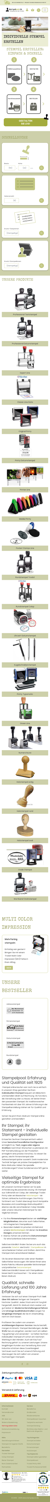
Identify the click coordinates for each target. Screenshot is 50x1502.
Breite (6, 163)
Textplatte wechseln (35, 1422)
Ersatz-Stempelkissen (12, 261)
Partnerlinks (6, 1467)
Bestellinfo (6, 1447)
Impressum (6, 1432)
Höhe (20, 163)
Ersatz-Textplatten (11, 229)
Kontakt (5, 1409)
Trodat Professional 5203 (36, 1467)
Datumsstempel (33, 1444)
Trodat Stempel (8, 1454)
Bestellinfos (31, 1409)
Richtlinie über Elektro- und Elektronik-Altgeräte (37, 1430)
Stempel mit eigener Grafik (12, 1444)
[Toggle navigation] (45, 10)
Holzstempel (32, 1195)
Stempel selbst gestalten (37, 1457)
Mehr (9, 968)
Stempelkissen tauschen (36, 1419)
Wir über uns (6, 1419)
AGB (3, 1416)
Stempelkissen (37, 1247)
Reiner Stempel (8, 1460)
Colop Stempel (8, 1457)
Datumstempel (24, 1267)
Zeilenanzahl (9, 196)
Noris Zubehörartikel (9, 1464)
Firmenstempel (33, 1447)
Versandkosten (8, 1412)
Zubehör (15, 1247)
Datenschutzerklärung (10, 1429)
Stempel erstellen (34, 1441)
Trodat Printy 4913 (34, 1464)
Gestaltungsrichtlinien (10, 1441)
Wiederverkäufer (33, 1416)
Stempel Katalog (33, 1426)
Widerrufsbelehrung (9, 1422)
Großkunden (31, 1412)
